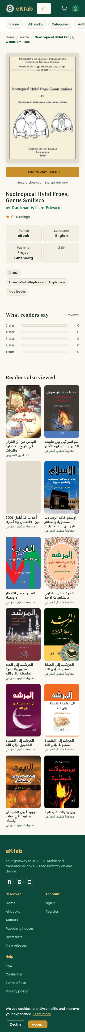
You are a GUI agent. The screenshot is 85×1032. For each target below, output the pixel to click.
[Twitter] (20, 882)
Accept (38, 1024)
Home (14, 24)
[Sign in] (75, 8)
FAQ (9, 966)
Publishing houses (20, 928)
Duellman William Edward (36, 207)
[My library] (56, 8)
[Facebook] (10, 882)
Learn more (42, 1014)
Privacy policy (17, 991)
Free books (17, 291)
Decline (15, 1024)
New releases (16, 945)
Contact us (14, 974)
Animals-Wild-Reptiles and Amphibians (36, 282)
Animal (25, 37)
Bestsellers (14, 937)
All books (35, 24)
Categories (60, 24)
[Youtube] (30, 882)
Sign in (50, 903)
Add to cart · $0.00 (43, 172)
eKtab (14, 850)
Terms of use (16, 983)
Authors (12, 920)
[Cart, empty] (64, 8)
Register (51, 911)
